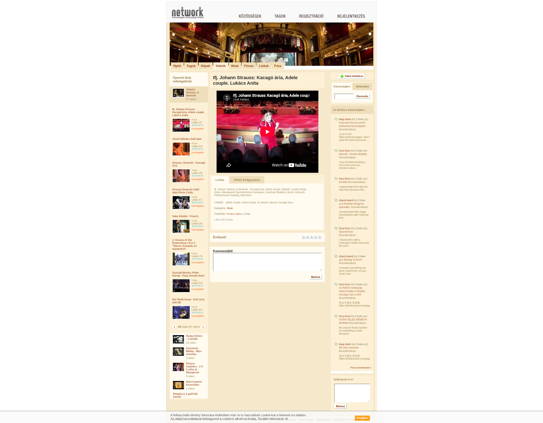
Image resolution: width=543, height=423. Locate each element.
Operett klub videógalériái (182, 79)
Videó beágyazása (247, 179)
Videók (221, 65)
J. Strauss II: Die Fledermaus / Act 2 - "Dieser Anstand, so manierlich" (184, 244)
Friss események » (361, 367)
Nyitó (177, 65)
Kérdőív (343, 182)
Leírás (220, 179)
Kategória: (220, 208)
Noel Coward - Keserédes (194, 383)
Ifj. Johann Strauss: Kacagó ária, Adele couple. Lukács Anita (188, 112)
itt (286, 418)
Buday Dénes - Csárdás (194, 337)
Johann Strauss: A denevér (192, 92)
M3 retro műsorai (348, 347)
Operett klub (346, 231)
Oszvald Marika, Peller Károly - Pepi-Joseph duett (188, 274)
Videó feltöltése (354, 76)
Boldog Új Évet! (353, 259)
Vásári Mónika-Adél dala (187, 139)
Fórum (248, 65)
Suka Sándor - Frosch (185, 216)
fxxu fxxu (344, 150)
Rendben (362, 418)
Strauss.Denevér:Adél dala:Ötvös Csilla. (185, 191)
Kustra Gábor (234, 213)
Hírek (235, 65)
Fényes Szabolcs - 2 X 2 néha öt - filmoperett (194, 368)
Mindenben (362, 86)
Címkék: (219, 202)
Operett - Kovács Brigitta (353, 154)
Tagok (191, 65)
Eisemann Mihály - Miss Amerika (194, 351)
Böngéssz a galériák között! (185, 395)
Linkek (264, 65)
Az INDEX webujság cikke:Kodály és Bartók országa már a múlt (352, 291)
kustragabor (198, 128)
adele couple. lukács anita (241, 202)
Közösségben (342, 86)
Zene (230, 208)
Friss (277, 65)
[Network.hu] (187, 14)
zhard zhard (346, 200)
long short (345, 119)
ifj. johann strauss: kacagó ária (275, 202)
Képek (205, 65)
